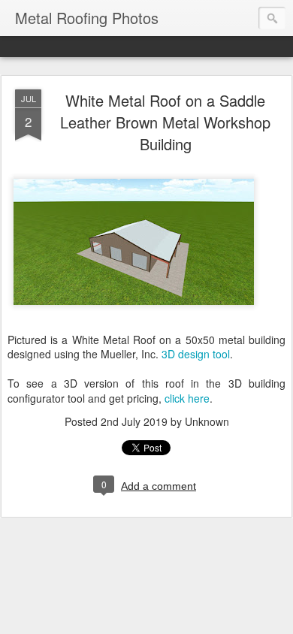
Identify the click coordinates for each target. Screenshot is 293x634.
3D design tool (196, 353)
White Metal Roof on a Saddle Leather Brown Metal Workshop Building (165, 122)
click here (187, 398)
